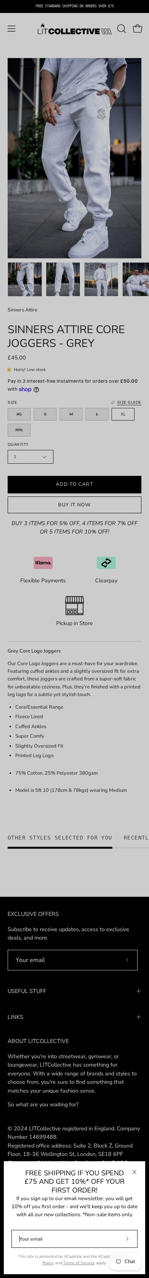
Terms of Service (79, 1263)
